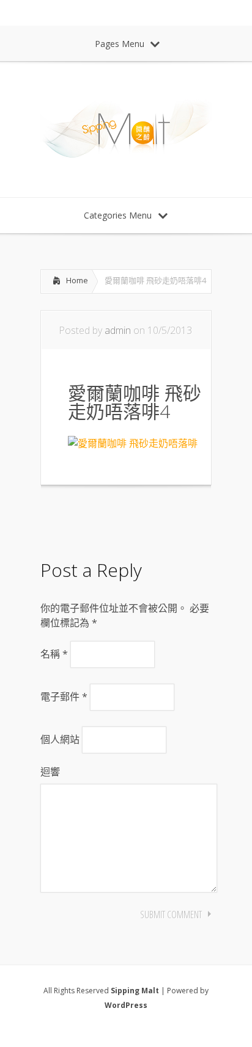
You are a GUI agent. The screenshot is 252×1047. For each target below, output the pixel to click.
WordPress (126, 1005)
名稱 (54, 654)
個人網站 (60, 739)
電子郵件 (63, 696)
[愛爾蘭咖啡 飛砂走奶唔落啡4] (133, 443)
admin (118, 330)
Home (77, 280)
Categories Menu (118, 215)
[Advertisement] (138, 519)
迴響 (50, 771)
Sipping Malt (135, 990)
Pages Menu (119, 43)
